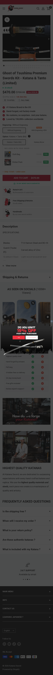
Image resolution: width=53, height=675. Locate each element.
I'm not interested (31, 337)
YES (19, 337)
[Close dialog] (51, 321)
